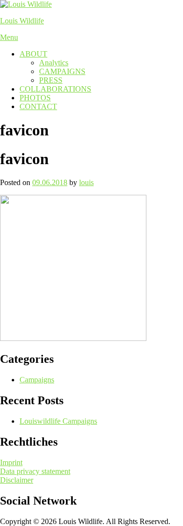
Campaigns (37, 380)
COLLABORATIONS (55, 89)
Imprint (11, 462)
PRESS (50, 80)
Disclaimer (16, 480)
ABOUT (33, 54)
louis (86, 182)
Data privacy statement (35, 471)
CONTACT (38, 106)
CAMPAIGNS (62, 71)
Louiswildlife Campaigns (58, 421)
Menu (9, 37)
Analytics (53, 62)
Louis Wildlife (22, 21)
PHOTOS (35, 98)
